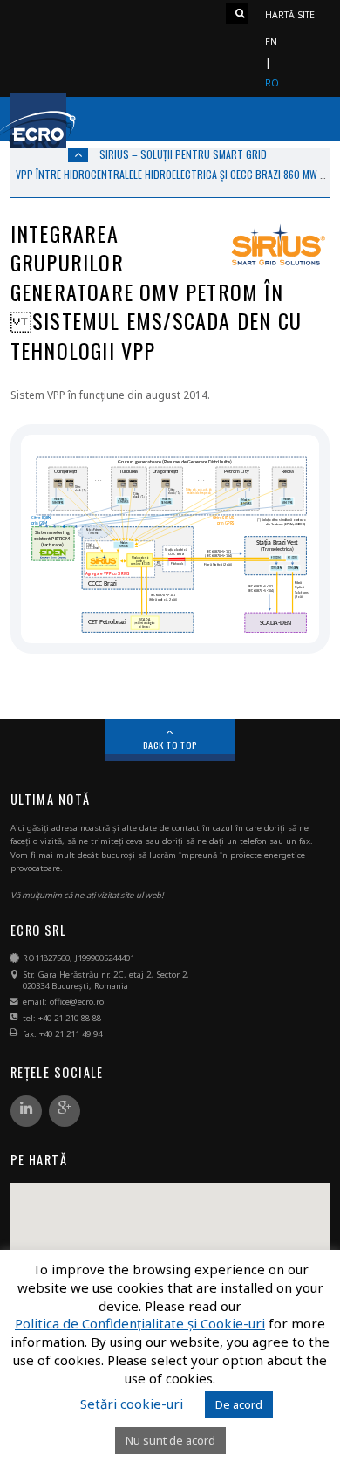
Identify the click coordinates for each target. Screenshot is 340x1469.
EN (271, 42)
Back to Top (170, 745)
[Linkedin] (26, 1112)
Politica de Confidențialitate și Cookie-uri (140, 1323)
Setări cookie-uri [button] (131, 1403)
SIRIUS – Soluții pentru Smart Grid (183, 154)
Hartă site (290, 15)
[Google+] (64, 1112)
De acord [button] (238, 1404)
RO (272, 83)
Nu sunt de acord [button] (170, 1440)
